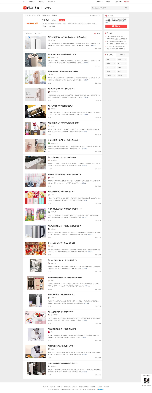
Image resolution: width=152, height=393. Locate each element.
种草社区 (50, 1)
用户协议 (59, 386)
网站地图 (106, 386)
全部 (95, 33)
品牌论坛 (54, 15)
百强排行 (56, 389)
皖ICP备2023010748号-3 (75, 389)
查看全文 (93, 45)
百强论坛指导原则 (83, 386)
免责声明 (99, 386)
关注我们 (108, 1)
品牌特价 (41, 1)
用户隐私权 (67, 386)
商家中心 (99, 1)
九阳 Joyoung (46, 15)
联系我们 (52, 386)
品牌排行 (31, 1)
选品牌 (38, 15)
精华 (98, 33)
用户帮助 (74, 386)
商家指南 (93, 386)
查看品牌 (54, 20)
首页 (33, 15)
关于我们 (45, 386)
